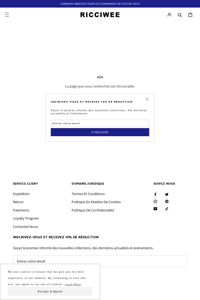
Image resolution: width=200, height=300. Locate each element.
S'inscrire (100, 132)
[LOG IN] (169, 15)
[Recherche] (180, 14)
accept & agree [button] (50, 291)
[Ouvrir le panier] (190, 14)
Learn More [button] (73, 284)
